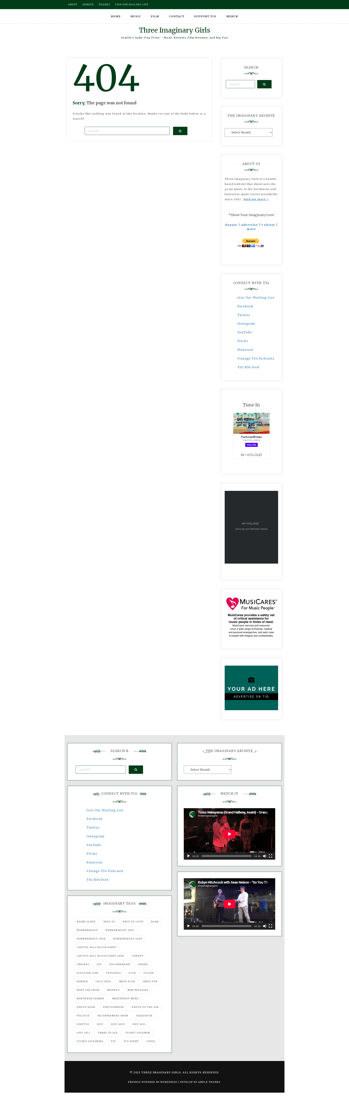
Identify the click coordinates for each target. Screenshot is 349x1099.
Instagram (246, 323)
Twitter (243, 315)
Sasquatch (144, 1015)
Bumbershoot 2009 (127, 938)
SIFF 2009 (118, 1024)
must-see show (88, 990)
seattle (83, 1024)
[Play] (188, 856)
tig (113, 1041)
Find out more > (256, 199)
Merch (232, 16)
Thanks (104, 4)
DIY (99, 964)
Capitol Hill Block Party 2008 (100, 955)
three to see (108, 1032)
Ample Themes (209, 1082)
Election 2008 (88, 973)
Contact (176, 16)
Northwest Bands (91, 998)
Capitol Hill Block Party (96, 947)
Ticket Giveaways (90, 1041)
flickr (149, 973)
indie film (127, 981)
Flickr (242, 341)
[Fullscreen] (270, 856)
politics (83, 1015)
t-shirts (268, 225)
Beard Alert (86, 921)
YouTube (244, 332)
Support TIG (205, 16)
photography (113, 1007)
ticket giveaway (137, 1032)
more (251, 229)
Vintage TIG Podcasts (255, 358)
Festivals (113, 973)
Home (116, 16)
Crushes (83, 964)
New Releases (138, 990)
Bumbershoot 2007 (120, 930)
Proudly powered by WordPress (153, 1082)
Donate (88, 4)
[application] (229, 834)
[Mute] (264, 856)
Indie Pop (150, 981)
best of (109, 921)
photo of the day (145, 1007)
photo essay (86, 1007)
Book (155, 921)
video (151, 1041)
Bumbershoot (87, 930)
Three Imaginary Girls (174, 30)
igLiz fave (103, 981)
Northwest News (125, 998)
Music (136, 16)
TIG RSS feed (248, 367)
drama (143, 964)
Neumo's (113, 990)
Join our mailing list (132, 4)
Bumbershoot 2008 (91, 938)
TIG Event (131, 1041)
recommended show (113, 1015)
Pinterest (245, 350)
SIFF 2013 (83, 1032)
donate (231, 225)
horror (82, 981)
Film (155, 16)
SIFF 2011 (139, 1024)
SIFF (100, 1024)
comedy (137, 955)
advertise (249, 225)
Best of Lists (133, 921)
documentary (120, 964)
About (72, 4)
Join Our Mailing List (255, 297)
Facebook (245, 306)
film (132, 973)
